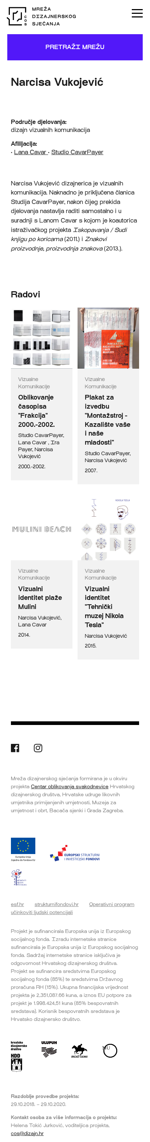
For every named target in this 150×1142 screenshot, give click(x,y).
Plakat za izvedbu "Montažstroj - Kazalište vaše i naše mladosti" (107, 419)
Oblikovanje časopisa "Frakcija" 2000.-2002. (36, 410)
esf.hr (17, 904)
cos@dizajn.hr (27, 1133)
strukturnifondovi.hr (57, 904)
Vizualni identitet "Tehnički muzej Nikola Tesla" (104, 607)
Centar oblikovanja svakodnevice (69, 786)
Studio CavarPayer (77, 152)
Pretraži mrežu (75, 47)
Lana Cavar (31, 152)
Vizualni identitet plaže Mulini (40, 598)
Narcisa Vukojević (106, 460)
